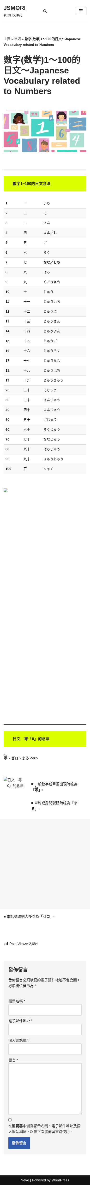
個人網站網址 (19, 1040)
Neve (25, 1180)
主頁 (7, 39)
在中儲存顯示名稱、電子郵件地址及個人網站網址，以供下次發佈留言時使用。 (44, 1129)
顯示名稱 (16, 1001)
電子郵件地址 (20, 1021)
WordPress (60, 1180)
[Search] (45, 11)
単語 (17, 39)
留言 (13, 1060)
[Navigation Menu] (80, 11)
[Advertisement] (45, 864)
